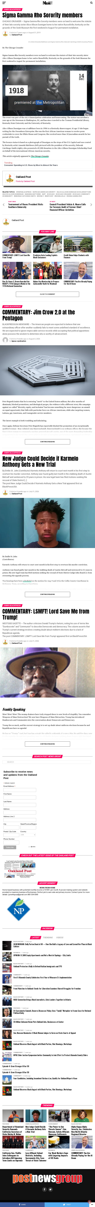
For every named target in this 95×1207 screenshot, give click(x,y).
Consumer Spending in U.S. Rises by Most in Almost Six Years (31, 165)
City (4, 824)
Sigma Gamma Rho (74, 196)
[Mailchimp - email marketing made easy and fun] (32, 847)
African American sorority (44, 192)
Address (6, 809)
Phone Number (9, 839)
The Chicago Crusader (40, 156)
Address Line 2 (8, 816)
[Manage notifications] (89, 1202)
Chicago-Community (81, 194)
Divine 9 (41, 196)
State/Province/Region (28, 824)
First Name (7, 794)
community (8, 196)
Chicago (51, 194)
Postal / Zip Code (9, 831)
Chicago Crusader (64, 194)
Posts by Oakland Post (25, 181)
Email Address (9, 786)
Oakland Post (17, 35)
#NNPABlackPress (24, 192)
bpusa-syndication (19, 341)
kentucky (49, 196)
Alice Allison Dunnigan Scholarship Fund (74, 192)
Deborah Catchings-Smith (25, 196)
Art (44, 194)
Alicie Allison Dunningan (13, 194)
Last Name (7, 801)
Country (23, 831)
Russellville (60, 196)
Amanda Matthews (33, 194)
